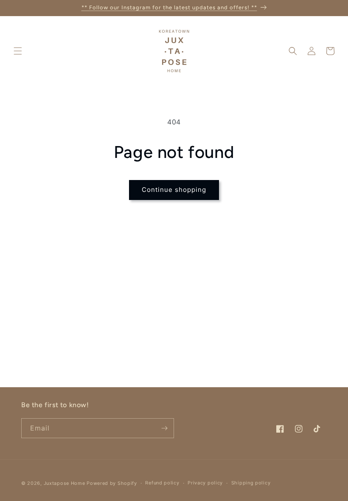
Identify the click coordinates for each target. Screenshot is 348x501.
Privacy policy (205, 483)
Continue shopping (174, 190)
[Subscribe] (164, 428)
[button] (17, 51)
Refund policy (162, 483)
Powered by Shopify (112, 483)
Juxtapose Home (64, 483)
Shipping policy (251, 483)
